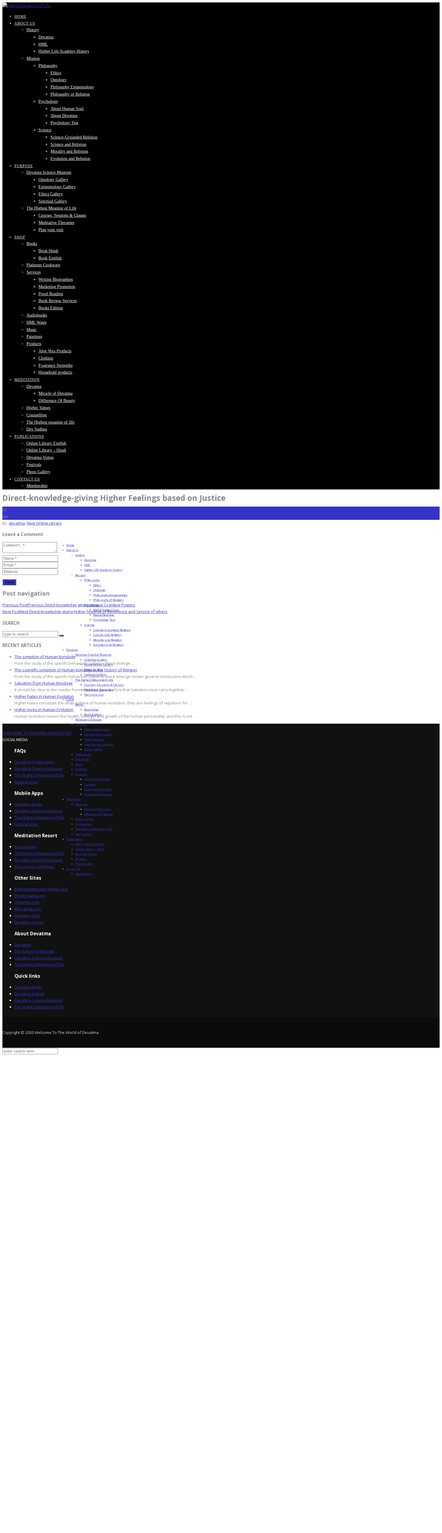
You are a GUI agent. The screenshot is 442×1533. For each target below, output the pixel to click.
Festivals (33, 464)
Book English (50, 258)
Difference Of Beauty (56, 400)
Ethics (56, 73)
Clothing (45, 358)
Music (31, 329)
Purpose (23, 166)
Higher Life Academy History (63, 51)
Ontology (58, 80)
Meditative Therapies (56, 222)
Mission (33, 58)
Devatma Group (29, 922)
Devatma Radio (28, 804)
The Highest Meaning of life (39, 775)
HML (43, 44)
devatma (17, 523)
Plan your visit (50, 230)
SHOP (19, 237)
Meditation (27, 380)
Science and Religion (68, 144)
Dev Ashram (25, 846)
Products (33, 344)
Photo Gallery (38, 472)
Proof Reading (50, 294)
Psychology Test (64, 123)
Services (33, 272)
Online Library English (46, 443)
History (32, 30)
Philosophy (47, 65)
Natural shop (26, 782)
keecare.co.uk (27, 915)
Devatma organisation (34, 762)
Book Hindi (48, 251)
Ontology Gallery (53, 179)
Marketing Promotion (56, 286)
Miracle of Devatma (55, 393)
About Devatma (64, 115)
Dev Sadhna (36, 429)
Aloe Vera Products (54, 351)
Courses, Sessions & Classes (62, 215)
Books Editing (50, 308)
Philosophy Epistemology (72, 87)
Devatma (46, 37)
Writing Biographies (55, 279)
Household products (55, 372)
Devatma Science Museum (48, 172)
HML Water (36, 322)
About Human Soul (67, 108)
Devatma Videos (29, 993)
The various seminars (34, 866)
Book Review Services (57, 301)
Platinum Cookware (43, 265)
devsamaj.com (27, 909)
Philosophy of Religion (70, 94)
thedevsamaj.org (29, 895)
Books (31, 243)
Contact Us (27, 479)
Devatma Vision (40, 457)
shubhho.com (26, 902)
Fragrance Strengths (55, 365)
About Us (24, 23)
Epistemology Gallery (57, 187)
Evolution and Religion (70, 158)
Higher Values (38, 408)
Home (20, 16)
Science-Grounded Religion (74, 137)
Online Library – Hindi (46, 450)
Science (44, 130)
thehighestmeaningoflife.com (41, 889)
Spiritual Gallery (52, 201)
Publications (29, 436)
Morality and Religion (69, 151)
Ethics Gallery (50, 194)
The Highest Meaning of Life (51, 208)
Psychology (48, 101)
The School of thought (34, 951)
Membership (37, 485)
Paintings (34, 336)
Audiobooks (36, 315)
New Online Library (44, 523)
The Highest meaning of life (50, 422)
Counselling (36, 415)
